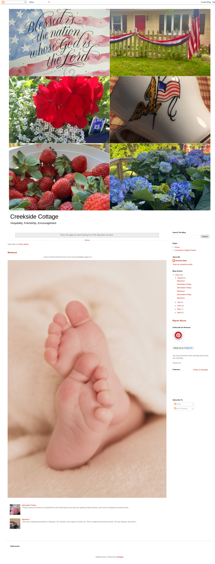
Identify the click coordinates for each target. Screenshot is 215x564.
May (179, 309)
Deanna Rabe (181, 261)
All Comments (181, 409)
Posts (178, 404)
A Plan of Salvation (200, 370)
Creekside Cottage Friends (185, 250)
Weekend (12, 252)
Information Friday (29, 505)
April (179, 313)
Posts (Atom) (23, 244)
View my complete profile (182, 264)
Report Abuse (179, 320)
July (179, 302)
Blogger (120, 557)
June (179, 306)
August (180, 278)
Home (87, 240)
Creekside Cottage (34, 216)
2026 (177, 275)
